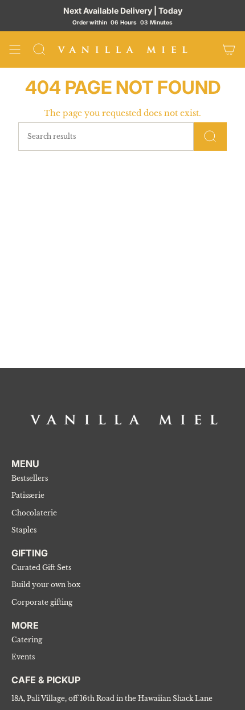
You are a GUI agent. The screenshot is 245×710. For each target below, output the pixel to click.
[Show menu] (14, 49)
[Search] (39, 49)
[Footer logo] (123, 419)
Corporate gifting (41, 602)
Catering (26, 639)
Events (23, 657)
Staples (23, 530)
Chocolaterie (34, 513)
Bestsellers (29, 478)
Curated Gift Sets (41, 567)
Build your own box (45, 584)
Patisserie (27, 495)
